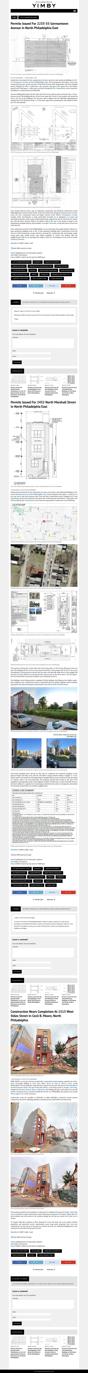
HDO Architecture (31, 86)
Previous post (39, 293)
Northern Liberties (17, 239)
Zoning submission (56, 278)
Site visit (31, 1255)
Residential (44, 274)
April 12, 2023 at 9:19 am (22, 918)
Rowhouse (38, 881)
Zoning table (51, 885)
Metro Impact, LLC (17, 1094)
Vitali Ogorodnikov (17, 77)
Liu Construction (59, 88)
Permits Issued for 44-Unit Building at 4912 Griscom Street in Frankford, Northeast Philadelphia (52, 391)
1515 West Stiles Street (41, 1083)
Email (14, 356)
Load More (44, 1364)
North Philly (55, 215)
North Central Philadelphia (48, 270)
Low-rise (32, 270)
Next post (50, 293)
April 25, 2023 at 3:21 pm (28, 311)
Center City (59, 235)
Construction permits (52, 262)
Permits (34, 274)
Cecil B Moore (36, 1251)
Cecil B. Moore (60, 1083)
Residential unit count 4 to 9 (61, 274)
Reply (38, 311)
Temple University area (39, 278)
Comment (15, 337)
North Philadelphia (67, 270)
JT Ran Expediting (35, 873)
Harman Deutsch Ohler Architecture (40, 266)
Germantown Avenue (69, 215)
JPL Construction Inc (19, 873)
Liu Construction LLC (19, 270)
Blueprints (37, 262)
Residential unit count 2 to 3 (22, 881)
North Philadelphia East (39, 82)
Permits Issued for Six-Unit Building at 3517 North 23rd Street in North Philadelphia (35, 390)
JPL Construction (28, 500)
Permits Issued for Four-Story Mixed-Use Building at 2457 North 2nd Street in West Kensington (69, 391)
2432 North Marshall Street (21, 868)
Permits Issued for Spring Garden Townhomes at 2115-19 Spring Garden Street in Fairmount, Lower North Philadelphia (18, 392)
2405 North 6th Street (60, 684)
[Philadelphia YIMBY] (44, 4)
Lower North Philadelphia (52, 1251)
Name (14, 351)
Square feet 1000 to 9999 (20, 278)
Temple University (49, 223)
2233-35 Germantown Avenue (21, 262)
